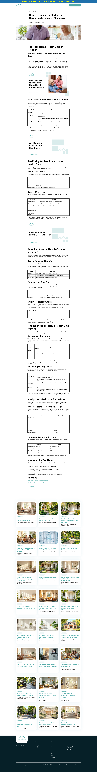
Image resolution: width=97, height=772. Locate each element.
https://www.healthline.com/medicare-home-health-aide (39, 482)
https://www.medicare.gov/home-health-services (37, 480)
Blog (60, 5)
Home (40, 5)
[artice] (26, 508)
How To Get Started (58, 764)
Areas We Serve (50, 5)
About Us (44, 5)
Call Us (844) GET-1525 (75, 5)
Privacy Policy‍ (65, 764)
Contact (70, 764)
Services (56, 5)
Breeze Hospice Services (77, 764)
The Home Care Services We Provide (48, 764)
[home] (18, 5)
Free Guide (65, 5)
